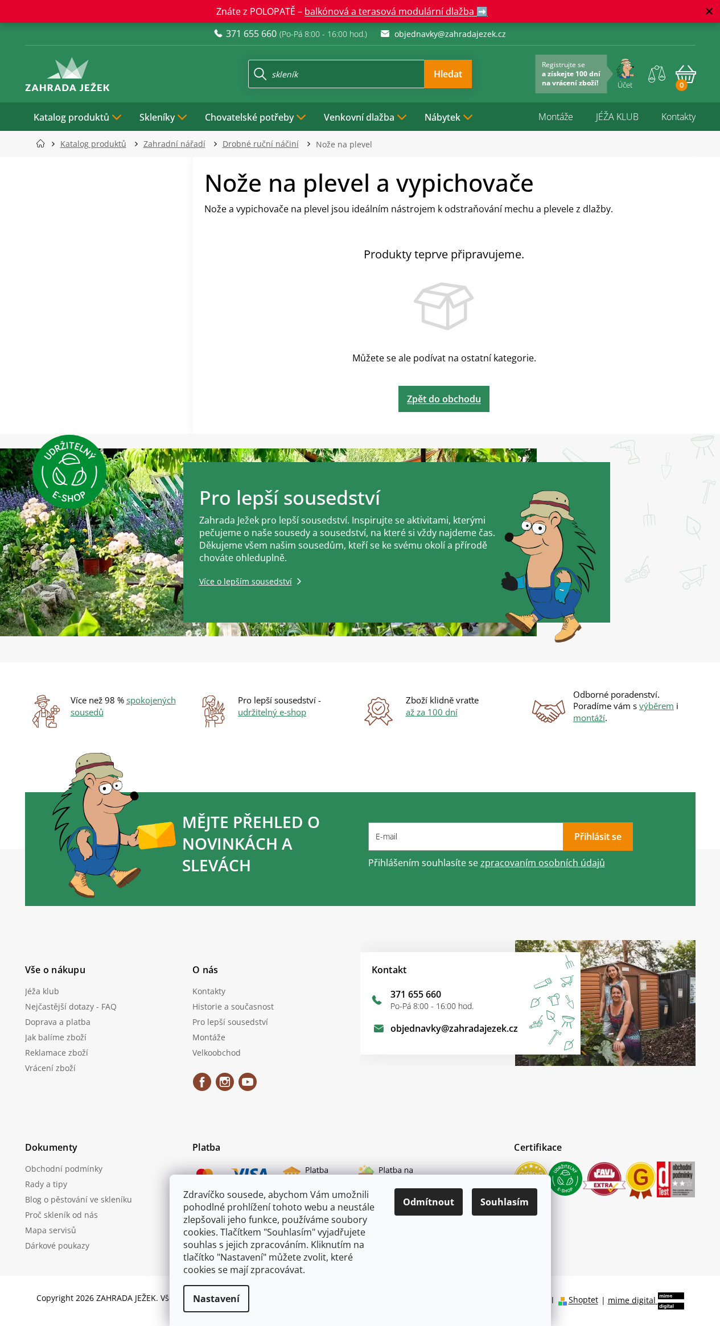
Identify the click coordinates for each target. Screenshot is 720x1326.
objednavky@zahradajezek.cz (454, 1028)
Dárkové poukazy (57, 1245)
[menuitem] (78, 116)
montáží (589, 717)
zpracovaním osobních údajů (542, 862)
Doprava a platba (57, 1021)
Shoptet (583, 1300)
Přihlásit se (598, 836)
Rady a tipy (46, 1184)
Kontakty (678, 116)
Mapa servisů (50, 1230)
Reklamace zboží (56, 1052)
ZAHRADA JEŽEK (202, 1086)
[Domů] (44, 143)
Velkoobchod (216, 1052)
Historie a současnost (233, 1006)
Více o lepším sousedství (245, 581)
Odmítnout (428, 1202)
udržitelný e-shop (272, 712)
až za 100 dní (432, 712)
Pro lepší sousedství (230, 1021)
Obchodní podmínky (63, 1168)
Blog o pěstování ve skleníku (78, 1199)
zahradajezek (225, 1086)
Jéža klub (42, 991)
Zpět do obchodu (444, 399)
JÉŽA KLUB (617, 116)
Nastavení (216, 1298)
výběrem (656, 705)
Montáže (555, 116)
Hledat (448, 74)
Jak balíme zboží (56, 1037)
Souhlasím (504, 1202)
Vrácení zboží (50, 1068)
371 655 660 (415, 994)
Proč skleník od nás (61, 1214)
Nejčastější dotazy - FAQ (71, 1006)
